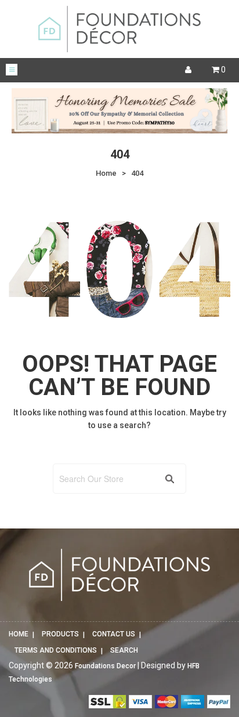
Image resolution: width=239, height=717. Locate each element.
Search (124, 650)
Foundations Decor (105, 666)
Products (60, 634)
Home (18, 634)
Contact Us (113, 634)
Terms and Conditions (56, 650)
